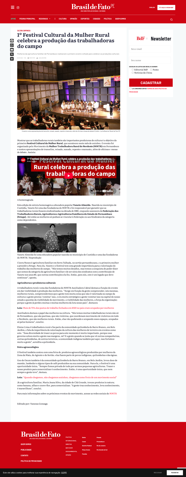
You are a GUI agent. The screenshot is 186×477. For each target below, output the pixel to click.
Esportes (85, 19)
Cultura (63, 19)
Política (108, 19)
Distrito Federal (87, 445)
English (152, 7)
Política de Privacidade (31, 461)
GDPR (64, 473)
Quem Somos (120, 19)
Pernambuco (101, 441)
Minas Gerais (86, 450)
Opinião (73, 19)
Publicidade (26, 450)
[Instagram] (18, 7)
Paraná (99, 437)
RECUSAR (158, 473)
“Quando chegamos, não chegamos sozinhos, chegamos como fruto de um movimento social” (70, 377)
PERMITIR (175, 473)
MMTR (113, 393)
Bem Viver (69, 448)
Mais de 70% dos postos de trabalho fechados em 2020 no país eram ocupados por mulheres (68, 307)
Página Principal (27, 19)
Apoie (13, 19)
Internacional (71, 441)
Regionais (43, 19)
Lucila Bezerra (42, 58)
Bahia (84, 437)
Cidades (96, 19)
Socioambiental (71, 451)
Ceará (84, 441)
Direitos (69, 444)
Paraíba (84, 454)
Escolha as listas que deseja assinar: (143, 66)
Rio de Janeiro (101, 445)
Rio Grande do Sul (102, 450)
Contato (24, 455)
